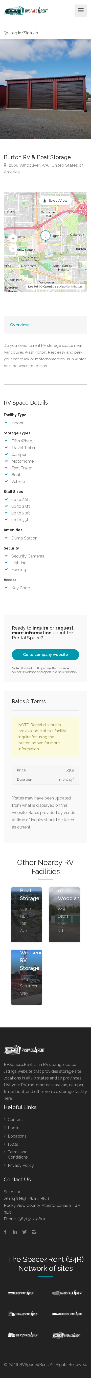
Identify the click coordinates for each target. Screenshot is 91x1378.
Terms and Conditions (18, 1155)
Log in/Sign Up (23, 33)
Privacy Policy (21, 1165)
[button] (13, 238)
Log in (13, 1128)
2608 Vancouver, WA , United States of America (43, 168)
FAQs (13, 1144)
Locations (17, 1136)
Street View (58, 200)
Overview (19, 325)
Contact (15, 1119)
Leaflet (33, 286)
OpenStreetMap (54, 286)
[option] (45, 89)
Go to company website (45, 654)
